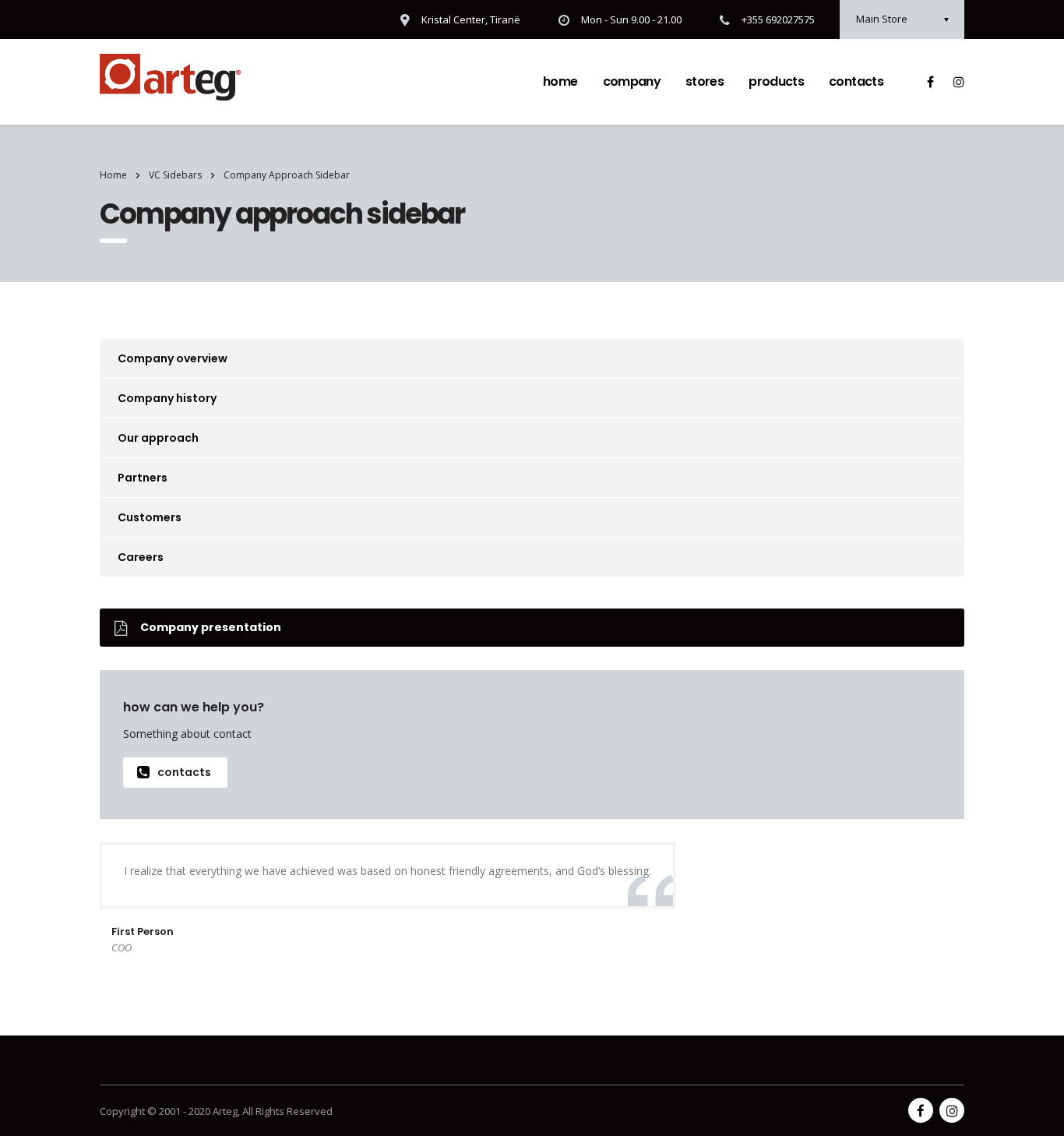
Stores (704, 81)
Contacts (856, 81)
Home (560, 81)
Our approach (158, 438)
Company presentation (210, 627)
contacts (184, 772)
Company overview (172, 358)
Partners (142, 477)
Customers (149, 517)
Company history (167, 398)
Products (776, 81)
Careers (141, 557)
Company (632, 81)
